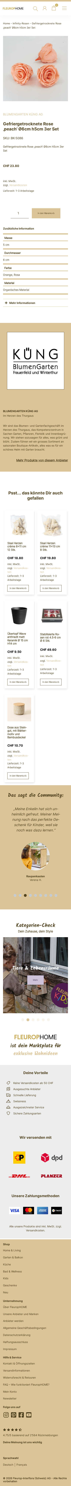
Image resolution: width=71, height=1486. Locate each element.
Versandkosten (18, 185)
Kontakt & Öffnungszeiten (19, 1363)
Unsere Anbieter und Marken (20, 1314)
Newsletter (9, 1398)
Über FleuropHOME (15, 1307)
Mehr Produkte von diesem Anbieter (42, 460)
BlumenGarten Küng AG (23, 114)
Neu (5, 1292)
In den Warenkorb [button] (18, 588)
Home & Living (12, 1250)
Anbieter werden (13, 1320)
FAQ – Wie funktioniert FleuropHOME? (26, 1384)
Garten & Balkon (13, 1257)
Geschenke (10, 1285)
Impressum (10, 1349)
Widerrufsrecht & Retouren (19, 1377)
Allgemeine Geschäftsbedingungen (24, 1327)
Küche (7, 1264)
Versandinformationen (16, 1370)
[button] (15, 895)
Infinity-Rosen (21, 23)
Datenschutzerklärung (16, 1335)
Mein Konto (10, 1391)
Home (6, 23)
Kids (5, 1278)
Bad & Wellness (12, 1271)
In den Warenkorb (46, 213)
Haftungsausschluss (15, 1342)
